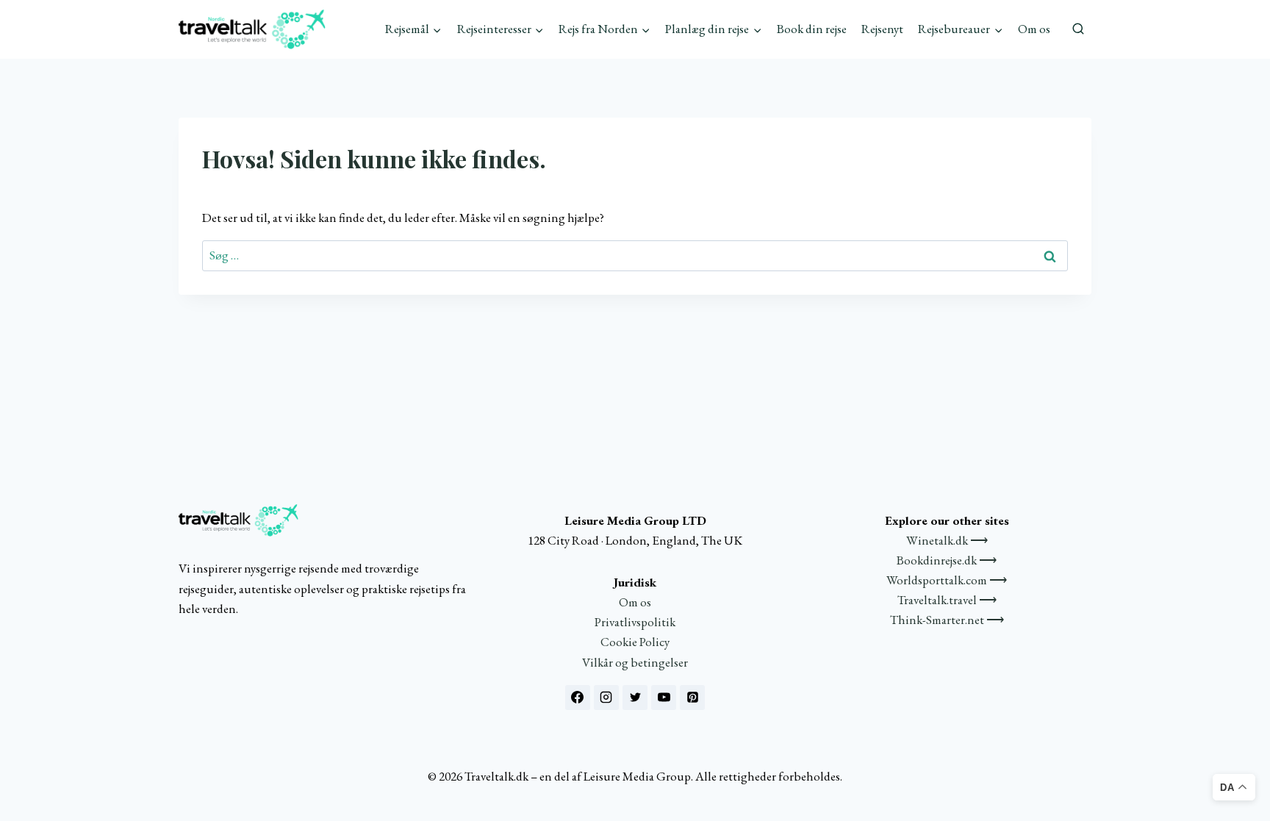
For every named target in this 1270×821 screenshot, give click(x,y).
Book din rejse (812, 29)
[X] (635, 697)
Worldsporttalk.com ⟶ (946, 580)
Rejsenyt (882, 29)
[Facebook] (577, 697)
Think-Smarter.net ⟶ (947, 620)
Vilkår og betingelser (635, 662)
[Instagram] (606, 697)
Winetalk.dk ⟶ (947, 540)
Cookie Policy (635, 642)
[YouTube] (663, 697)
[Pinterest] (692, 697)
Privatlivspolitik (635, 622)
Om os (1034, 29)
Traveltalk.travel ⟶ (947, 600)
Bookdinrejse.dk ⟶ (947, 560)
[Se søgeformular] (1078, 29)
